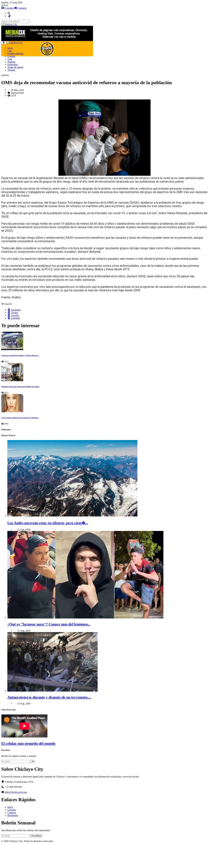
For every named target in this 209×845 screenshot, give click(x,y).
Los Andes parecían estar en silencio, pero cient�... (47, 523)
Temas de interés (15, 67)
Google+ (15, 315)
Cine (9, 50)
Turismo (11, 70)
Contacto (21, 8)
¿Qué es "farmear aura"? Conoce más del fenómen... (48, 624)
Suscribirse (36, 836)
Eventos (11, 56)
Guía (9, 59)
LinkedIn (15, 318)
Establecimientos (15, 53)
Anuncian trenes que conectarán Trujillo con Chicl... (20, 386)
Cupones (9, 8)
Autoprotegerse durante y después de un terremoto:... (49, 697)
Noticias (11, 61)
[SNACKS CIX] (47, 48)
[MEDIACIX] (47, 33)
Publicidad (12, 64)
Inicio (10, 48)
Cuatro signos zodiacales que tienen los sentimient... (20, 418)
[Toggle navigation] (3, 42)
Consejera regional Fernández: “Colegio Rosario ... (20, 355)
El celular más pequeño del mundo (28, 743)
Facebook (15, 310)
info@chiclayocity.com (16, 792)
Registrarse (12, 815)
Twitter (14, 312)
